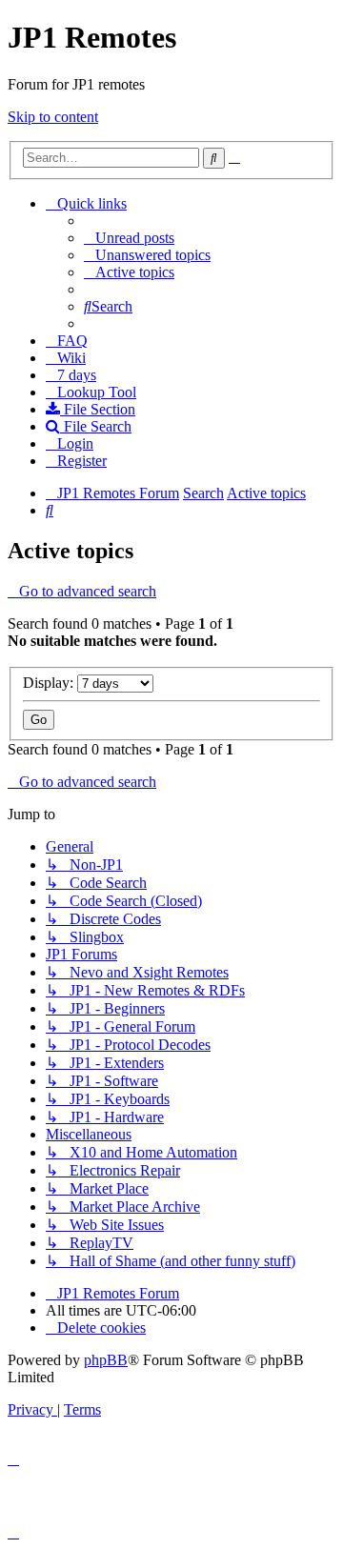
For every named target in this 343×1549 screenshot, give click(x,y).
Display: (50, 682)
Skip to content (53, 117)
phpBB (106, 1360)
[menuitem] (129, 238)
